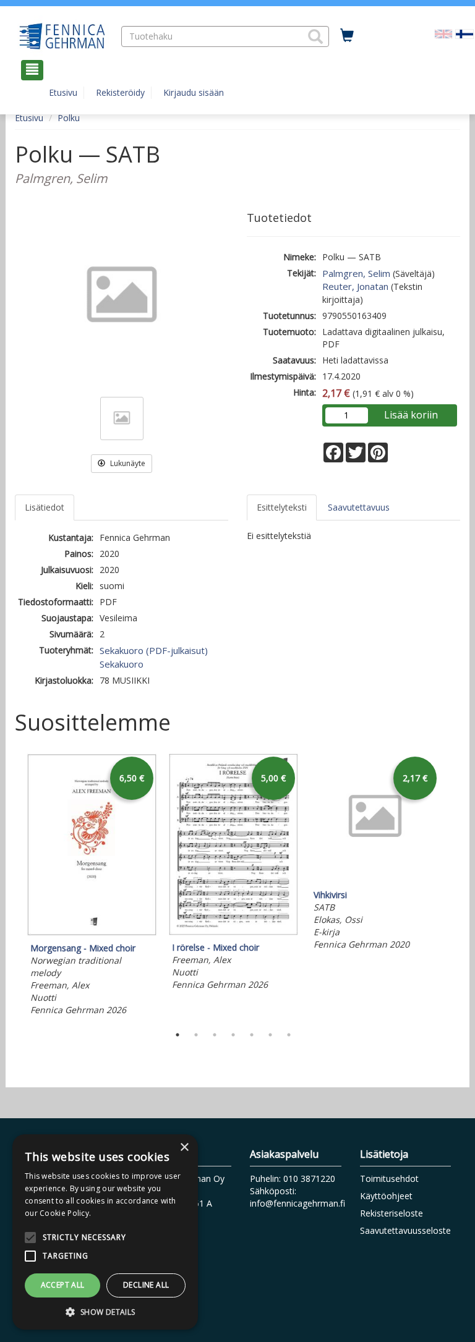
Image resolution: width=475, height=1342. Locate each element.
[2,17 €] (375, 879)
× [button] (184, 1147)
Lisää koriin (411, 415)
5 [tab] (252, 1035)
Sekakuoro (121, 664)
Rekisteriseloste (391, 1213)
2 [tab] (196, 1035)
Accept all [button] (63, 1285)
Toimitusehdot (389, 1178)
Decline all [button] (146, 1285)
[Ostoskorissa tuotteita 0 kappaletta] (347, 35)
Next (454, 886)
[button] (315, 36)
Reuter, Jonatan (355, 286)
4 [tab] (233, 1035)
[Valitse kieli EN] (443, 33)
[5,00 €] (233, 932)
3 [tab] (214, 1035)
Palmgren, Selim (356, 273)
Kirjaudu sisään (193, 92)
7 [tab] (289, 1035)
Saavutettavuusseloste (405, 1230)
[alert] (105, 1232)
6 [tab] (270, 1035)
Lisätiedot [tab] (44, 507)
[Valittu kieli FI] (464, 33)
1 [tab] (177, 1035)
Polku (69, 118)
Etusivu (63, 92)
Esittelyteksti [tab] (282, 507)
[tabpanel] (92, 886)
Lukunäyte (126, 463)
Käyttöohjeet (386, 1196)
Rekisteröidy (120, 92)
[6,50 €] (91, 932)
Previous (12, 886)
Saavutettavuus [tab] (359, 507)
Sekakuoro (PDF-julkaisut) (154, 650)
